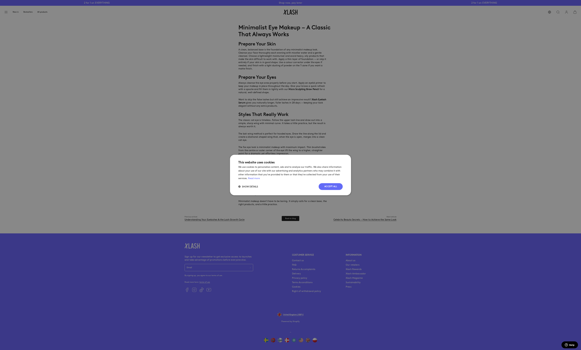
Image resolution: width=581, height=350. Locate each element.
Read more (254, 178)
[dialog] (290, 175)
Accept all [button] (330, 186)
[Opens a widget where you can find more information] (569, 345)
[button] (248, 186)
